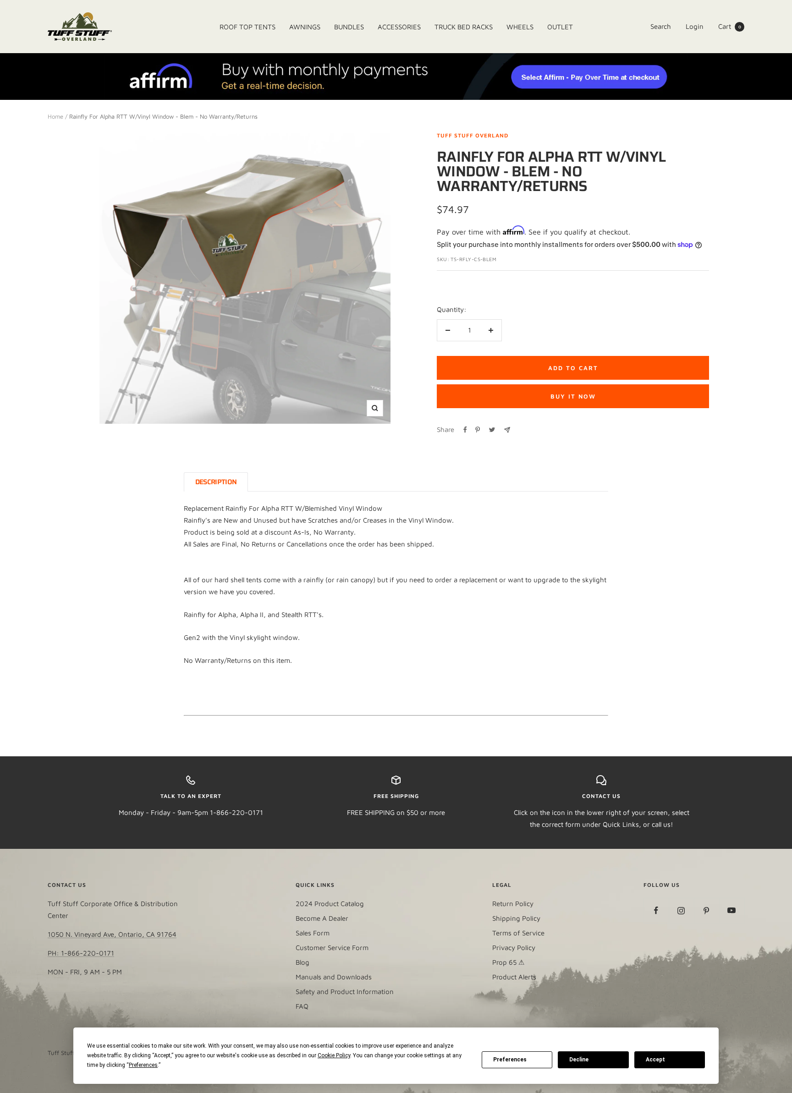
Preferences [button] (143, 1065)
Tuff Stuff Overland (472, 135)
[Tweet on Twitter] (492, 429)
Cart (729, 26)
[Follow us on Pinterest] (706, 910)
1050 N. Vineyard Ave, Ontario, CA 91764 (112, 934)
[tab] (216, 482)
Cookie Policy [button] (334, 1055)
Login (695, 26)
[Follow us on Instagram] (681, 910)
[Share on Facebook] (465, 429)
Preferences (510, 1059)
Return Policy (513, 903)
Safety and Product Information (345, 991)
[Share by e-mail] (507, 430)
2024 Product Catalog (330, 903)
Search (660, 26)
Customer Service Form (332, 947)
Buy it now (573, 396)
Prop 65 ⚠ (508, 962)
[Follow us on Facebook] (656, 910)
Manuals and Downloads (334, 977)
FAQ (302, 1006)
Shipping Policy (516, 918)
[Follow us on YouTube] (731, 910)
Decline (578, 1059)
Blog (302, 962)
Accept (655, 1059)
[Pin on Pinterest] (477, 429)
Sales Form (313, 933)
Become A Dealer (322, 918)
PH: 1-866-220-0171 (81, 953)
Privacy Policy (513, 947)
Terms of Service (518, 933)
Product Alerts (514, 977)
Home (55, 116)
